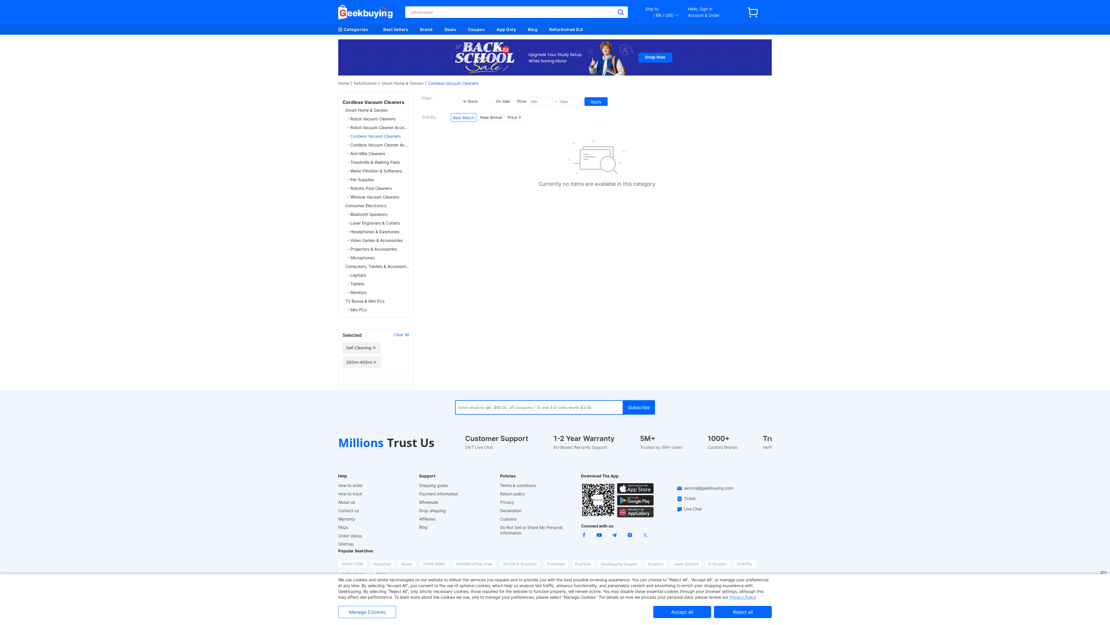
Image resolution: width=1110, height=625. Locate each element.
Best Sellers (395, 29)
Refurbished (365, 83)
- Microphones (361, 257)
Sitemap (346, 543)
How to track (350, 493)
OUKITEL (744, 564)
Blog (532, 29)
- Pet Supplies (360, 179)
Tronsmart (556, 564)
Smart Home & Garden (402, 83)
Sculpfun (656, 564)
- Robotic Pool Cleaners (369, 188)
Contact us (348, 510)
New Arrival (491, 117)
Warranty (346, 518)
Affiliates (427, 518)
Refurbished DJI (566, 29)
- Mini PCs (357, 309)
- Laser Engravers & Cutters (373, 222)
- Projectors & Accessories (372, 249)
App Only (506, 29)
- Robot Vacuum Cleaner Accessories (378, 127)
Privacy (507, 502)
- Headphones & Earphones (373, 231)
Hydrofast (382, 564)
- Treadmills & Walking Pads (373, 162)
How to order (350, 485)
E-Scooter (717, 564)
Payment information (438, 493)
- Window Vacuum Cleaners (373, 196)
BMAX (381, 573)
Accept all (682, 612)
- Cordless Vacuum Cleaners (374, 136)
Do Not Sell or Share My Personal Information (531, 530)
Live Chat (693, 508)
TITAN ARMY (434, 564)
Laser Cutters (686, 564)
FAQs (343, 527)
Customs (508, 518)
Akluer (407, 564)
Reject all (743, 612)
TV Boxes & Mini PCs (364, 301)
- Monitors (357, 292)
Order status (350, 535)
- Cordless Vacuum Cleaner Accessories (378, 144)
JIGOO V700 (352, 564)
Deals (450, 29)
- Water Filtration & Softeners (374, 170)
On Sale (503, 101)
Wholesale (428, 502)
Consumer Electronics (365, 205)
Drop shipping (432, 510)
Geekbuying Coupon (619, 564)
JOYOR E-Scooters (520, 564)
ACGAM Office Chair (474, 564)
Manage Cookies (367, 612)
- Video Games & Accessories (375, 240)
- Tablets (355, 283)
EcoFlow (583, 564)
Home (343, 83)
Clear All (401, 334)
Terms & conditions (518, 485)
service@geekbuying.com (708, 488)
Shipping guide (433, 485)
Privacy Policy (743, 597)
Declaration (510, 510)
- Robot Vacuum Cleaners (371, 118)
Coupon (476, 29)
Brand (426, 29)
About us (346, 502)
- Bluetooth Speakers (367, 214)
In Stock (470, 101)
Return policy (512, 493)
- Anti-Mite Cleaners (366, 153)
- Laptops (356, 275)
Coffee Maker (353, 573)
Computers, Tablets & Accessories (377, 266)
